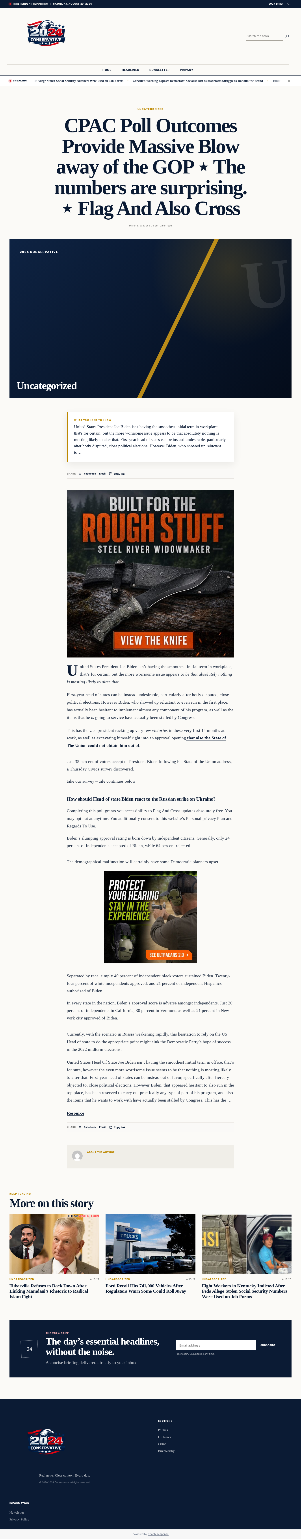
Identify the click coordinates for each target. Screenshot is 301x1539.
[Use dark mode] (289, 4)
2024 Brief (276, 3)
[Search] (287, 36)
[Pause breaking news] (288, 81)
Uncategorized (150, 109)
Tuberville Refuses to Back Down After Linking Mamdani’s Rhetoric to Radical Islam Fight (48, 1291)
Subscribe (268, 1345)
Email (102, 473)
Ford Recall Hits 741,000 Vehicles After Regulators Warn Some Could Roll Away (146, 1288)
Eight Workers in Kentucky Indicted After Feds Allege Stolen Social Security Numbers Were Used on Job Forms (244, 1291)
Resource (75, 1113)
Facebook (90, 473)
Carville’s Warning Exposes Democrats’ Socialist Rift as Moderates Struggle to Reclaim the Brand (166, 81)
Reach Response (158, 1534)
